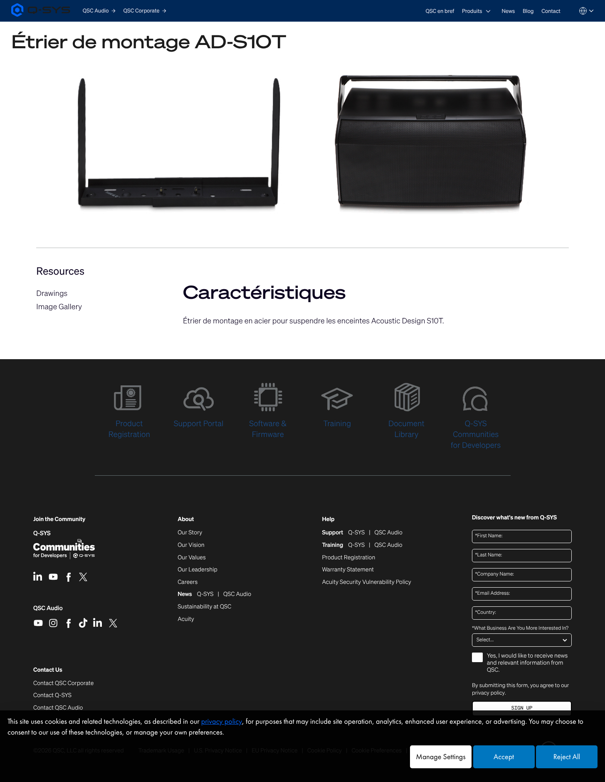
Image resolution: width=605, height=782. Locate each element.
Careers (188, 582)
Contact (551, 11)
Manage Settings (440, 757)
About (186, 519)
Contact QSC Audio (58, 708)
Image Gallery (59, 307)
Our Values (191, 558)
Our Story (190, 533)
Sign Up (521, 708)
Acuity (186, 619)
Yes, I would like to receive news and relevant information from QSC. (527, 663)
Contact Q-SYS (52, 695)
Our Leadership (197, 570)
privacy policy (488, 692)
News (508, 11)
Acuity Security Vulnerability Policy (366, 582)
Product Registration (348, 558)
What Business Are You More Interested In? (520, 628)
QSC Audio (48, 611)
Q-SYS (42, 533)
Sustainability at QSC (204, 607)
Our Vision (191, 545)
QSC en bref (440, 11)
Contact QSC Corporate (63, 683)
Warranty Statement (348, 570)
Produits (472, 11)
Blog (528, 11)
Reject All (566, 757)
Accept (504, 757)
